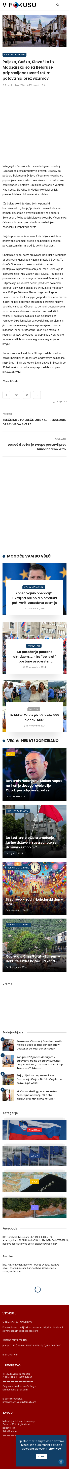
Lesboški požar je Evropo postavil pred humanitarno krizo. (37, 446)
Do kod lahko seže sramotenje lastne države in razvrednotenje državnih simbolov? (31, 842)
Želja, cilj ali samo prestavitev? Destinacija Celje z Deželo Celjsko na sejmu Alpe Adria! (39, 1079)
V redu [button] (41, 1456)
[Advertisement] (34, 125)
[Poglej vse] (34, 1130)
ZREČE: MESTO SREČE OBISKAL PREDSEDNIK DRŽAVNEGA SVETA (34, 422)
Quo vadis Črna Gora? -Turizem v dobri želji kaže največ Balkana (33, 959)
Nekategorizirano (14, 54)
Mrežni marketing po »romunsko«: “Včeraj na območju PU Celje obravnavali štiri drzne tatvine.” (37, 1095)
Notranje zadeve (18, 810)
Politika (34, 709)
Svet (10, 753)
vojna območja (34, 587)
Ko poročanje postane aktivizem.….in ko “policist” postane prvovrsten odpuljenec (34, 657)
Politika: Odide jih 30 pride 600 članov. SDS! (34, 717)
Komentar (34, 645)
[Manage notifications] (61, 1461)
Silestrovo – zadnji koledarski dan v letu (34, 902)
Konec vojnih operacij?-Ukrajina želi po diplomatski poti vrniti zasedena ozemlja (34, 598)
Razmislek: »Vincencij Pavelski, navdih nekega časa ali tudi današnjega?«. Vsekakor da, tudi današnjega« (39, 1044)
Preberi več (53, 1448)
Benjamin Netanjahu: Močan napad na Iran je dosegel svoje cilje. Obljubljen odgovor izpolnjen (34, 786)
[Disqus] (34, 505)
